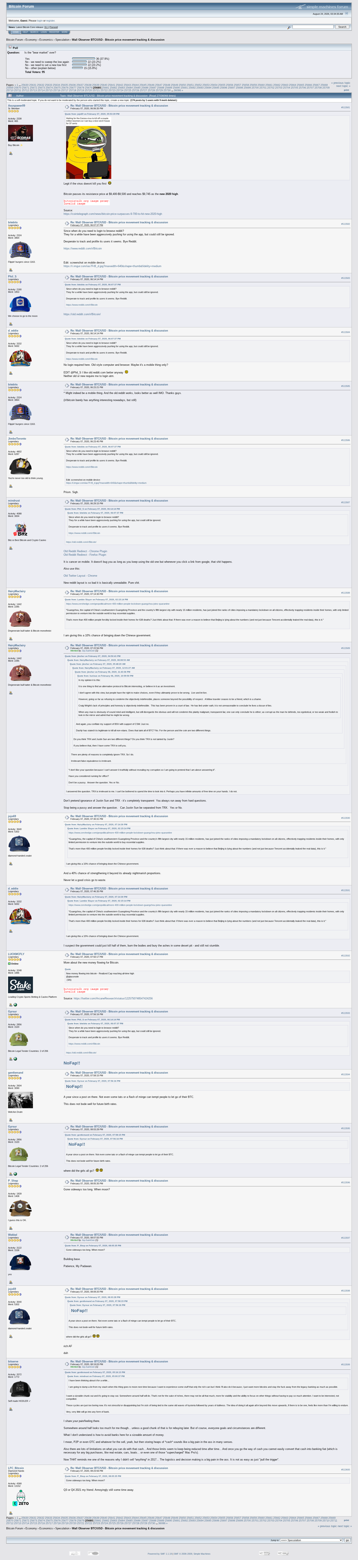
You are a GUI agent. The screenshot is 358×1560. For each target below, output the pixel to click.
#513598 (345, 1290)
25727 (143, 90)
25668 (324, 85)
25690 (176, 87)
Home (16, 32)
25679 (88, 87)
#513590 (345, 818)
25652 (198, 85)
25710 (9, 90)
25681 (105, 87)
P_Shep (13, 1180)
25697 (231, 87)
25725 (127, 90)
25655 (221, 85)
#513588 (345, 593)
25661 (269, 85)
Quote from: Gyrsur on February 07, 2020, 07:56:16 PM (92, 1081)
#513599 (345, 1364)
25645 (143, 85)
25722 (104, 90)
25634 (56, 85)
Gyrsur (12, 1011)
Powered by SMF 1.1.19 (160, 1554)
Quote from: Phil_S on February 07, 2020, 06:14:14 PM (92, 509)
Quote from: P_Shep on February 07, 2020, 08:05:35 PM (93, 1245)
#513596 (345, 1182)
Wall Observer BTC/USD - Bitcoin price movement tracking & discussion (118, 39)
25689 (168, 87)
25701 (263, 87)
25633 (48, 85)
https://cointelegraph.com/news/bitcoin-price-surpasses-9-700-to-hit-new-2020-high (113, 213)
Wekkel (12, 1234)
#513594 (345, 1074)
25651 (190, 85)
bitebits (13, 222)
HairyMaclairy (16, 591)
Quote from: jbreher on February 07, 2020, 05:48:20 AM (97, 664)
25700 (255, 87)
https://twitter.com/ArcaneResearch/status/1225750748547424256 (113, 998)
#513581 (345, 107)
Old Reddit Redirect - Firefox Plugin (85, 554)
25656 (229, 85)
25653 (206, 85)
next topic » (343, 85)
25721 (96, 90)
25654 (214, 85)
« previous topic (340, 82)
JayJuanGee (88, 650)
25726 (135, 90)
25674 (49, 87)
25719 (80, 90)
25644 (135, 85)
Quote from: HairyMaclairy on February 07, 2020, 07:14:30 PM (96, 824)
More (65, 32)
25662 (277, 85)
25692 (192, 87)
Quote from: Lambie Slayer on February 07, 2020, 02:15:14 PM (96, 599)
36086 (177, 90)
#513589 (345, 648)
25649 (174, 85)
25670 (17, 87)
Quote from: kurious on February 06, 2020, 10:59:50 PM (105, 676)
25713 (33, 90)
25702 (271, 87)
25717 (64, 90)
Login (44, 32)
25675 (57, 87)
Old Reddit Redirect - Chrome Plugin (85, 551)
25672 (33, 87)
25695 (215, 87)
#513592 (345, 955)
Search (34, 32)
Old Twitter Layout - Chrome (80, 575)
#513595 (345, 1128)
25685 (137, 87)
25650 (182, 85)
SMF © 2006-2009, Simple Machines (192, 1554)
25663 (284, 85)
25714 (41, 90)
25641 (111, 85)
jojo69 (12, 816)
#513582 (345, 224)
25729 (159, 90)
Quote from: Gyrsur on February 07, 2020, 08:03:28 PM (92, 1297)
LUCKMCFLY (16, 954)
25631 (32, 85)
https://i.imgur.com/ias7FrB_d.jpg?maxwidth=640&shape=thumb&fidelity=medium (112, 266)
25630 (25, 85)
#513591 (345, 890)
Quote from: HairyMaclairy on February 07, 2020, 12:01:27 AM (103, 668)
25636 (72, 85)
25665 (300, 85)
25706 (302, 87)
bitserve (13, 1361)
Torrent (53, 27)
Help (25, 32)
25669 (9, 87)
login (40, 20)
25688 (160, 87)
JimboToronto (17, 438)
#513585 (345, 386)
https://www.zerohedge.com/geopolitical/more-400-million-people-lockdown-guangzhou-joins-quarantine (117, 604)
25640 (103, 85)
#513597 (345, 1238)
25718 (72, 90)
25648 (166, 85)
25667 (316, 85)
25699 (247, 87)
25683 (121, 87)
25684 (129, 87)
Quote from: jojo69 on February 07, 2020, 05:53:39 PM (92, 114)
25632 (40, 85)
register (50, 20)
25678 (80, 87)
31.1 (46, 27)
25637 (80, 85)
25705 (294, 87)
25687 (152, 87)
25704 (286, 87)
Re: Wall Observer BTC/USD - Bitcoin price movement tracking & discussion (119, 105)
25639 (95, 85)
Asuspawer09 (16, 105)
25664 (292, 85)
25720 (88, 90)
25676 (65, 87)
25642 (119, 85)
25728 (151, 90)
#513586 (345, 440)
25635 (64, 85)
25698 (239, 87)
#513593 (345, 1013)
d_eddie (13, 330)
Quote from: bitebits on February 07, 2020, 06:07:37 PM (93, 284)
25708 (318, 87)
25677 (72, 87)
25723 (112, 90)
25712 (25, 90)
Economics (46, 39)
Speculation (62, 39)
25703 (278, 87)
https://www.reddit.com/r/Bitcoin (83, 248)
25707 (310, 87)
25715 (49, 90)
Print (346, 90)
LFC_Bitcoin (16, 1468)
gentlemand (15, 1072)
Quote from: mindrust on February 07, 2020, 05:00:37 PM (96, 1376)
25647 (158, 85)
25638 (88, 85)
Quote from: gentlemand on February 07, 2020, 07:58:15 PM (95, 1135)
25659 (253, 85)
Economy (31, 39)
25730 (167, 90)
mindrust (14, 500)
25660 (261, 85)
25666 (308, 85)
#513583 (345, 278)
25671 (25, 87)
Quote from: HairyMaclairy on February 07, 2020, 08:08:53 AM (98, 660)
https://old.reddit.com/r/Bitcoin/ (82, 314)
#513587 (345, 502)
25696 (223, 87)
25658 (245, 85)
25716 (56, 90)
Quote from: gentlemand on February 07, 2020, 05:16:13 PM (95, 1372)
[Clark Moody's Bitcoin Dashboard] (15, 1058)
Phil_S (12, 276)
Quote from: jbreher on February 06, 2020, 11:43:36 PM (102, 672)
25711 (17, 90)
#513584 (345, 332)
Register (54, 32)
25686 (145, 87)
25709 (326, 87)
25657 (237, 85)
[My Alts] (15, 1004)
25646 (151, 85)
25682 (113, 87)
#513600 (345, 1469)
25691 (184, 87)
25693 (200, 87)
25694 (208, 87)
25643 (127, 85)
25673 (41, 87)
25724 (119, 90)
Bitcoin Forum (14, 39)
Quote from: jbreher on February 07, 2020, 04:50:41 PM (92, 656)
